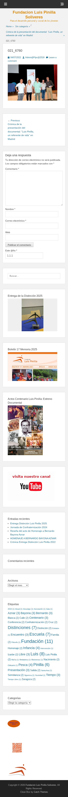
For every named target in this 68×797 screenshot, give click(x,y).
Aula (49, 609)
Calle (24, 617)
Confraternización (36, 622)
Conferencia (16, 622)
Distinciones (22, 627)
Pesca (25, 665)
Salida (35, 670)
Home (10, 26)
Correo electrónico (15, 220)
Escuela (40, 634)
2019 (11, 609)
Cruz (52, 622)
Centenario (38, 617)
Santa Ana (46, 670)
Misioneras (37, 660)
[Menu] (6, 4)
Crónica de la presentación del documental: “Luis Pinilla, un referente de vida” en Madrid (35, 34)
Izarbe (13, 654)
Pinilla (41, 664)
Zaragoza (28, 679)
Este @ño (11, 250)
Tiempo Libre (14, 679)
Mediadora (25, 660)
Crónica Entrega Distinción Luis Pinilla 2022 (33, 542)
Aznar (14, 613)
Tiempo (53, 675)
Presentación (19, 670)
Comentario (12, 169)
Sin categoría (22, 26)
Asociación (40, 609)
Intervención (46, 648)
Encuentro (20, 634)
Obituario (13, 665)
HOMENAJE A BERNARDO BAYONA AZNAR (33, 538)
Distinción (44, 628)
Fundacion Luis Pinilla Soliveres (34, 14)
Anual (18, 609)
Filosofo (15, 642)
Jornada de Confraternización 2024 (28, 527)
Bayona (28, 613)
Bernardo (44, 613)
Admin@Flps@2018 (34, 57)
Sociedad (40, 675)
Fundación (37, 641)
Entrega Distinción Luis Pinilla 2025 (28, 523)
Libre (24, 654)
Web (7, 232)
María (15, 660)
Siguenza (29, 675)
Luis (38, 653)
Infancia (31, 648)
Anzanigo (28, 609)
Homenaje (15, 648)
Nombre (10, 209)
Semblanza (16, 675)
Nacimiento (51, 659)
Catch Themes (41, 792)
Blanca (13, 617)
